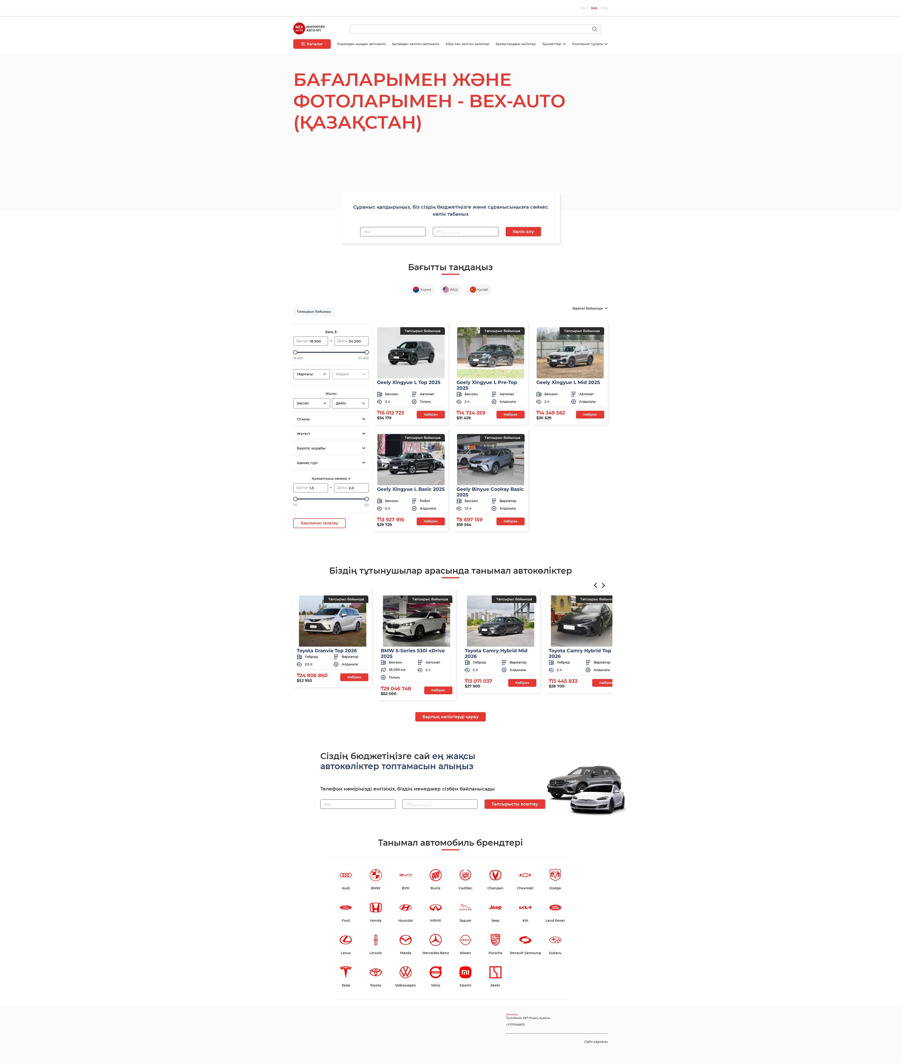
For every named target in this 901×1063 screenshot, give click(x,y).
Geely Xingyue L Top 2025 (408, 382)
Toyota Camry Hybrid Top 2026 (580, 653)
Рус (584, 8)
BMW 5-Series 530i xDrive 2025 (413, 653)
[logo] (309, 29)
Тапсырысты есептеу (515, 804)
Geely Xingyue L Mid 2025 (568, 382)
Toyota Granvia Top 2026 (327, 650)
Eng (604, 8)
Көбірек (431, 414)
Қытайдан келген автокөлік (415, 44)
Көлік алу (523, 231)
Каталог (315, 44)
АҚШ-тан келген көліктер (467, 44)
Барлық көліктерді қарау (450, 716)
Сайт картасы (596, 1042)
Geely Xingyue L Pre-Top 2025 (487, 385)
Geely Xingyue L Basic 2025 (411, 489)
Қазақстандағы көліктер (516, 44)
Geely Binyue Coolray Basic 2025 (490, 492)
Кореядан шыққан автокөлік (361, 44)
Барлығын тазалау (319, 523)
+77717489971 (515, 1024)
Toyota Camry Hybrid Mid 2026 (496, 653)
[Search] (596, 29)
